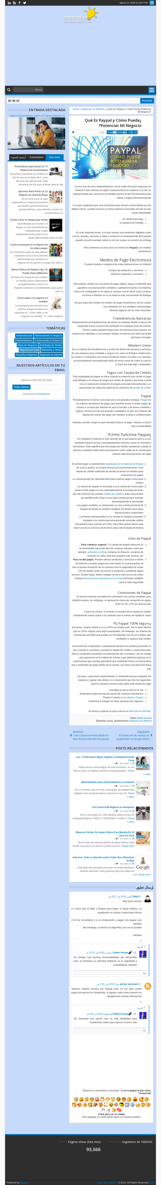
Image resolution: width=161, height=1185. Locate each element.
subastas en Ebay (97, 552)
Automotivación (24, 335)
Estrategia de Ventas (51, 345)
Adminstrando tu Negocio (48, 335)
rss (14, 3)
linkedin (9, 3)
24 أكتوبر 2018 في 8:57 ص (124, 896)
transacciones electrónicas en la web (103, 578)
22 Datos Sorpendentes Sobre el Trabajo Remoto (37, 115)
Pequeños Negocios (27, 354)
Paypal (144, 400)
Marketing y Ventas (52, 350)
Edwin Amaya (144, 718)
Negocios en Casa (29, 350)
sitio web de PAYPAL (140, 711)
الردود (140, 947)
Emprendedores (23, 340)
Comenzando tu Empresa (48, 340)
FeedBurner (43, 394)
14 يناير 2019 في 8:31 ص (119, 984)
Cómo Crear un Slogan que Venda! (29, 219)
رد (141, 940)
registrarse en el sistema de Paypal (124, 464)
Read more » (142, 874)
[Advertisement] (80, 54)
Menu (151, 2)
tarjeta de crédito (142, 387)
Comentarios (36, 157)
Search (9, 90)
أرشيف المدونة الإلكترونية (18, 158)
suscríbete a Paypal (132, 697)
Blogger (24, 1182)
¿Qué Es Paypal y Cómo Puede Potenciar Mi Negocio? (113, 123)
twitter (24, 3)
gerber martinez (129, 984)
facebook (19, 3)
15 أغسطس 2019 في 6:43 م (111, 1014)
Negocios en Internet (140, 720)
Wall (135, 896)
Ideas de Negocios (28, 345)
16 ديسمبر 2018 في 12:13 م (111, 952)
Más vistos (54, 157)
